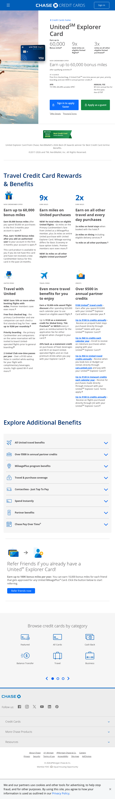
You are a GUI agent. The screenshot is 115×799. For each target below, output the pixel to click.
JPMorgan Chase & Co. (66, 752)
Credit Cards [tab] (60, 721)
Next (68, 678)
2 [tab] (58, 678)
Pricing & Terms (70, 113)
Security (36, 756)
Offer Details (55, 113)
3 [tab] (63, 678)
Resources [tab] (60, 742)
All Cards (58, 644)
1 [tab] (52, 678)
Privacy (27, 756)
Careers (82, 752)
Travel (59, 663)
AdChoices (86, 756)
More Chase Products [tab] (60, 731)
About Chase (35, 752)
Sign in (103, 5)
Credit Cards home (61, 20)
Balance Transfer (25, 663)
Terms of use (49, 756)
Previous (46, 678)
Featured (25, 644)
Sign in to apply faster (68, 104)
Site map (75, 756)
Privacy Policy (60, 793)
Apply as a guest (99, 105)
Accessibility (63, 756)
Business (90, 663)
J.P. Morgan (49, 752)
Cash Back (90, 644)
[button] (110, 789)
